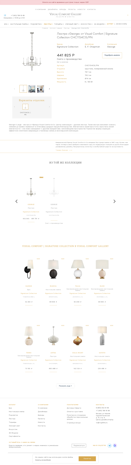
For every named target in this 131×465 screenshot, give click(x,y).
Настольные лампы (19, 24)
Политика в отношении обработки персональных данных (77, 417)
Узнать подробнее (43, 460)
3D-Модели (99, 24)
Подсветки (36, 24)
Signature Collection (68, 47)
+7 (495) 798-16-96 (103, 410)
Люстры (48, 24)
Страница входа (74, 423)
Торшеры (59, 24)
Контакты (91, 9)
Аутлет (110, 24)
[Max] (114, 445)
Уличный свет (72, 24)
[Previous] (17, 201)
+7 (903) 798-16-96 (14, 17)
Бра (6, 24)
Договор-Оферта (74, 408)
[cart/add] (33, 225)
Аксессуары (121, 24)
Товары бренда (62, 150)
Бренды (63, 9)
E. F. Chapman (92, 47)
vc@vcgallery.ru (102, 422)
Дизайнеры (53, 9)
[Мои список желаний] (121, 16)
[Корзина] (126, 16)
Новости (81, 9)
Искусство (86, 24)
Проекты (72, 9)
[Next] (49, 89)
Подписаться (79, 445)
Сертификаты (14, 436)
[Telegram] (5, 15)
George (111, 47)
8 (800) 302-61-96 (102, 408)
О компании (40, 9)
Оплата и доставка (75, 411)
